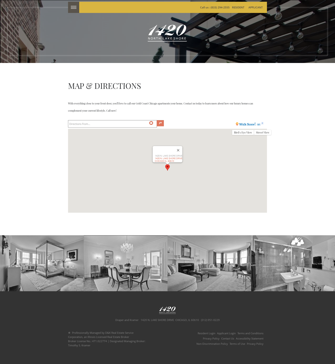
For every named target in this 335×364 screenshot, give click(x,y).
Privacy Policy (211, 338)
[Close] (178, 150)
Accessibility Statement (249, 338)
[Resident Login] (238, 7)
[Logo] (167, 33)
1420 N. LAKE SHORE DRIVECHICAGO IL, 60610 (168, 159)
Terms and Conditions (250, 333)
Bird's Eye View (243, 132)
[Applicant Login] (255, 7)
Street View (262, 132)
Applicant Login (226, 333)
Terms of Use (237, 343)
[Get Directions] (160, 123)
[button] (167, 167)
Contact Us (227, 338)
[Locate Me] (151, 123)
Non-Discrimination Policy (212, 343)
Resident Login (206, 333)
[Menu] (73, 7)
